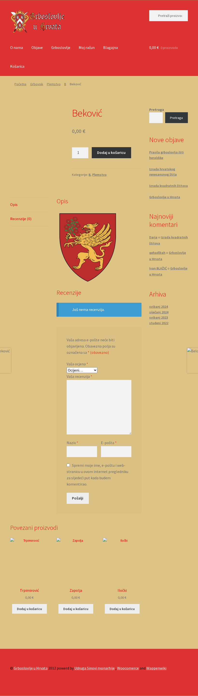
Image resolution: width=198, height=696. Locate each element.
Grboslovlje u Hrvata (164, 197)
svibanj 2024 (158, 306)
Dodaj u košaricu (111, 152)
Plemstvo (54, 84)
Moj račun (87, 47)
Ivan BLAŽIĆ (158, 268)
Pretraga (156, 109)
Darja (153, 237)
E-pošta (109, 442)
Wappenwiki (156, 668)
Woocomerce (128, 668)
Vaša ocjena (77, 363)
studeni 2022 (158, 323)
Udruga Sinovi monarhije (94, 668)
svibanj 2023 (158, 317)
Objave (37, 47)
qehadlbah (157, 252)
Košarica (17, 66)
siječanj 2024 (158, 312)
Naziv (72, 442)
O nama (16, 47)
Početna (20, 84)
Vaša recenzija (79, 376)
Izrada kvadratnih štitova (168, 186)
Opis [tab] (14, 204)
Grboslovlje (60, 47)
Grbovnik (36, 84)
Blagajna (110, 47)
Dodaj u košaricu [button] (29, 609)
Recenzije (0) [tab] (20, 218)
